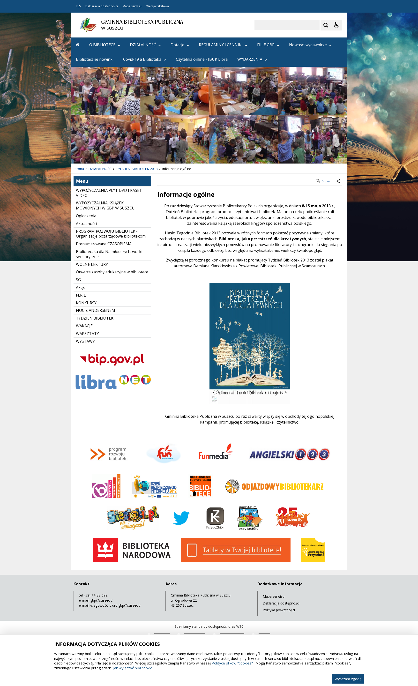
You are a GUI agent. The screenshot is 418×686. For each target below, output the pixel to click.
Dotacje (177, 44)
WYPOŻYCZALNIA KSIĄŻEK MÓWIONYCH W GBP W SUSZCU (105, 205)
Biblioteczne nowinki (94, 59)
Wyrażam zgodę (348, 678)
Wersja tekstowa (157, 6)
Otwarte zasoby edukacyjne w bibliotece (112, 272)
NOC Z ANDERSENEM (95, 310)
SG (78, 279)
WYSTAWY (85, 341)
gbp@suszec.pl (101, 600)
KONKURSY (86, 303)
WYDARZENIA (249, 59)
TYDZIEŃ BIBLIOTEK (94, 318)
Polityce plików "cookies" (232, 663)
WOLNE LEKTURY (92, 264)
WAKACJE (84, 325)
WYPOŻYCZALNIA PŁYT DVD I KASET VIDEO (109, 193)
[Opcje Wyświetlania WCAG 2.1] (336, 25)
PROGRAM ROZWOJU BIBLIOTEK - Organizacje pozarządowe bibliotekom (111, 234)
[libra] (112, 390)
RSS (78, 6)
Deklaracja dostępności (101, 6)
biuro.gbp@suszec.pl (125, 605)
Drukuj (325, 181)
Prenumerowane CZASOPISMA (104, 243)
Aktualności (86, 223)
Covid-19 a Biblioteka (142, 59)
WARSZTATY (87, 333)
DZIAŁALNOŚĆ (143, 44)
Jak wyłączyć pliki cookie (132, 667)
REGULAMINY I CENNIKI (221, 44)
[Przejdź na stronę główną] (77, 44)
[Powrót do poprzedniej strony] (338, 181)
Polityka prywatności (279, 610)
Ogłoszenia (86, 215)
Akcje (80, 287)
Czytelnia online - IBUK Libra (202, 59)
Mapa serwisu (132, 6)
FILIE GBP (266, 44)
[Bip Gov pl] (112, 370)
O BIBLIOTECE (102, 44)
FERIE (81, 295)
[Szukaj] (326, 25)
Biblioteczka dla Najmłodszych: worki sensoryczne (109, 254)
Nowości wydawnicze (308, 44)
